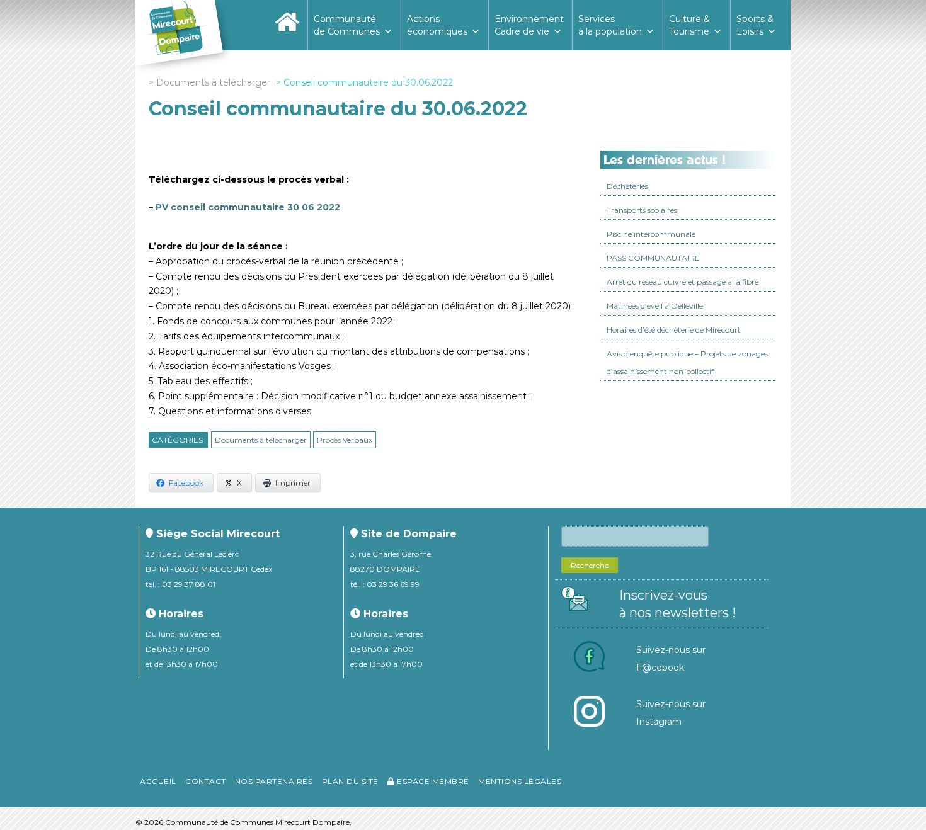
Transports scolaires (642, 210)
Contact (205, 781)
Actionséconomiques (437, 25)
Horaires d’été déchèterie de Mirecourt (674, 329)
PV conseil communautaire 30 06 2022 (248, 207)
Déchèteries (627, 186)
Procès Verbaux (344, 440)
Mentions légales (519, 781)
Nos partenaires (274, 781)
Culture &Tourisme (689, 25)
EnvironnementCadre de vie (529, 25)
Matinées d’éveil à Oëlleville (655, 305)
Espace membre (432, 781)
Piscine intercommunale (651, 234)
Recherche (590, 565)
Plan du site (350, 781)
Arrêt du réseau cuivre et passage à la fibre (682, 282)
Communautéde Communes (347, 25)
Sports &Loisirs (755, 25)
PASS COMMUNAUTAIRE (653, 258)
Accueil (158, 781)
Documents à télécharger (261, 440)
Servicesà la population (610, 25)
